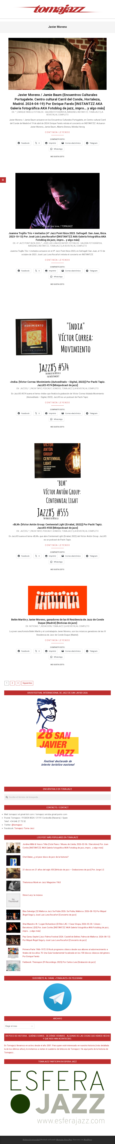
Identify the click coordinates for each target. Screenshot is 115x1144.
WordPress (88, 1139)
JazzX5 (24, 388)
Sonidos (57, 388)
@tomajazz (17, 825)
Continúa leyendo (57, 132)
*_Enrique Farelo (24, 112)
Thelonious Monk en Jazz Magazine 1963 (42, 882)
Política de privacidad (31, 1139)
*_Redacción (45, 626)
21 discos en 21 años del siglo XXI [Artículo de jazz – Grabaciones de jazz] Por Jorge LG (63, 869)
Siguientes (27, 683)
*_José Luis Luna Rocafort (54, 243)
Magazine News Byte (64, 1139)
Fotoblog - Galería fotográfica (50, 112)
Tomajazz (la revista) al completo (68, 246)
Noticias (33, 626)
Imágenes (72, 112)
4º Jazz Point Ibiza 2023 (28, 243)
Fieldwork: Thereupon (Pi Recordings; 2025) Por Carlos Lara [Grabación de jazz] (59, 962)
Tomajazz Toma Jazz (24, 828)
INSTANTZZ (83, 112)
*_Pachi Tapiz (35, 388)
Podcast (47, 388)
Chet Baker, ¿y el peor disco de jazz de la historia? (46, 857)
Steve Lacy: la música (32, 895)
